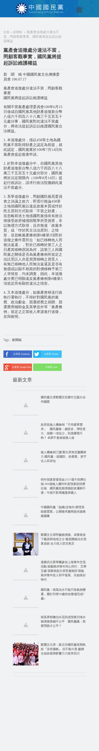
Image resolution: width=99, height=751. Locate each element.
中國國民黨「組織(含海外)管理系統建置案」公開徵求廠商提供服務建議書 (63, 511)
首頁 (6, 32)
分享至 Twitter (51, 354)
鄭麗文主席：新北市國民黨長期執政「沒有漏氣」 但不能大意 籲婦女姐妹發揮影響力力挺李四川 (63, 649)
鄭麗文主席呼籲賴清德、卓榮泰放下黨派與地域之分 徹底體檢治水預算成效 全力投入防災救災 (63, 539)
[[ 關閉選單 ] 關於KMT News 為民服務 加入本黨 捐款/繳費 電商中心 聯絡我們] (67, 5)
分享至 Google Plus (21, 367)
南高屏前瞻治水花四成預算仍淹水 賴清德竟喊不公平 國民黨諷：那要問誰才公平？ (65, 621)
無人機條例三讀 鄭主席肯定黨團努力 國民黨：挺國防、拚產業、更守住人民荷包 (63, 456)
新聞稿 (17, 32)
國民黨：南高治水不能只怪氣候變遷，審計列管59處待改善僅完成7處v (63, 594)
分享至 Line (51, 367)
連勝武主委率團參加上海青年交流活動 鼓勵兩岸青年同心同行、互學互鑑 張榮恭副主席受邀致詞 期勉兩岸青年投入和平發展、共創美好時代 (63, 570)
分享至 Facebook (21, 354)
